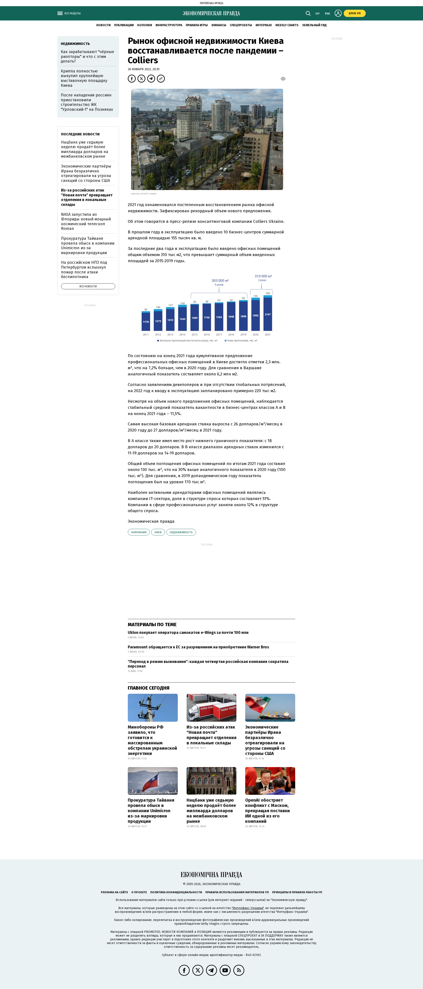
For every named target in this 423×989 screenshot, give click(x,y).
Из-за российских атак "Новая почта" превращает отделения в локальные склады (211, 734)
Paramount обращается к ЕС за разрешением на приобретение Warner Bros (198, 647)
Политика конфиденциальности (176, 892)
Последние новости (80, 134)
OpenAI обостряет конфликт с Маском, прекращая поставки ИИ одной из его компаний (267, 810)
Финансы (218, 25)
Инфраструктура (169, 25)
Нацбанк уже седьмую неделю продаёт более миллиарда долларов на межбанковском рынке (211, 810)
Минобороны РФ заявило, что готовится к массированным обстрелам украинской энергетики (152, 740)
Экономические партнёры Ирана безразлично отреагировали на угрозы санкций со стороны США (265, 740)
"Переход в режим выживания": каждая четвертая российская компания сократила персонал (208, 664)
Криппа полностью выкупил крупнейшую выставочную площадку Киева (84, 78)
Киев (158, 532)
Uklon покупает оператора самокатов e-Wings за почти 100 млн (188, 632)
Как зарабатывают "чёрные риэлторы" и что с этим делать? (87, 56)
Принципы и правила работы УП (297, 892)
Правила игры (197, 25)
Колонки (144, 25)
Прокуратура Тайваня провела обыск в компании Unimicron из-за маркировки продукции (151, 810)
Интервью (264, 25)
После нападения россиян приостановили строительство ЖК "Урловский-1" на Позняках (87, 102)
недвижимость (181, 532)
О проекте (139, 892)
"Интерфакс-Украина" (248, 908)
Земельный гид (314, 25)
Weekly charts (287, 25)
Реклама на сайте (114, 892)
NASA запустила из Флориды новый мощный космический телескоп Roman (86, 221)
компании (139, 532)
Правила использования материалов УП (237, 892)
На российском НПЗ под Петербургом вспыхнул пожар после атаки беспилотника (84, 269)
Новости (103, 25)
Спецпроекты (241, 25)
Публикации (124, 25)
